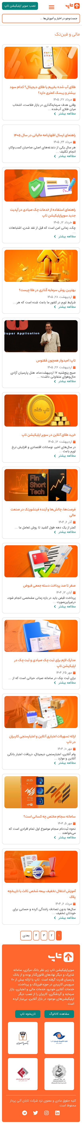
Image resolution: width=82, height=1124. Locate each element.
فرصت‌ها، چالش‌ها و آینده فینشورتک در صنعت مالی (43, 513)
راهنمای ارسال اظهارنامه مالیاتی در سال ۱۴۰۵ (45, 136)
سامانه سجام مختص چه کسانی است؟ (49, 817)
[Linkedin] (57, 1113)
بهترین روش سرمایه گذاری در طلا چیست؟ (47, 290)
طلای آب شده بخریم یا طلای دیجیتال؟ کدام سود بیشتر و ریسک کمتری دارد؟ (43, 90)
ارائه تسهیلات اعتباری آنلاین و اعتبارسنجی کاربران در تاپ (42, 740)
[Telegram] (25, 1113)
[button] (51, 6)
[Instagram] (47, 1113)
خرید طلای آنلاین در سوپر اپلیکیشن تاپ (49, 435)
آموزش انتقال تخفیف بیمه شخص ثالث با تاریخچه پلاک (42, 894)
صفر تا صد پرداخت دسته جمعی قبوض (49, 586)
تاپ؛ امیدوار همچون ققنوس (56, 361)
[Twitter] (36, 1113)
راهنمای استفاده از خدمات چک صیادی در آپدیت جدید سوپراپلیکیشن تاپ (43, 213)
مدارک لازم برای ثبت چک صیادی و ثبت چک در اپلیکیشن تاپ (45, 663)
